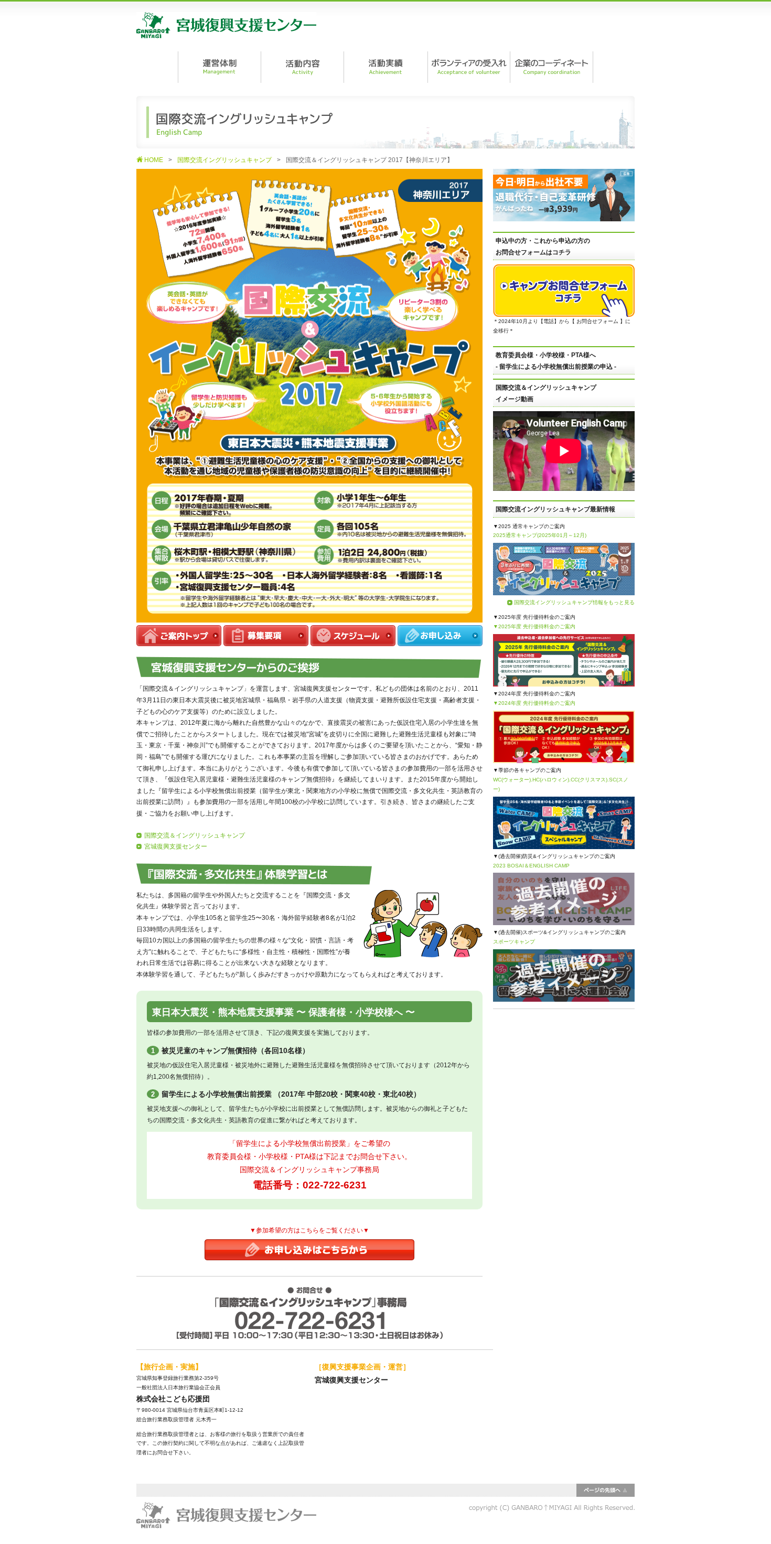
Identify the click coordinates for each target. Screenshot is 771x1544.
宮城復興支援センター (226, 25)
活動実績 (385, 67)
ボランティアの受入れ (468, 67)
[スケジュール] (352, 640)
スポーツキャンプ (514, 942)
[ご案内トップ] (178, 640)
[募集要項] (265, 640)
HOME (153, 160)
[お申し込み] (440, 640)
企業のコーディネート (551, 67)
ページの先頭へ (605, 1490)
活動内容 (302, 67)
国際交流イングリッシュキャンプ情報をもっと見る (574, 602)
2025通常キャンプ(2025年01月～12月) (539, 535)
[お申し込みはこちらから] (309, 1254)
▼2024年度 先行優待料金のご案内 (534, 703)
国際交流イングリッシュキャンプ (224, 160)
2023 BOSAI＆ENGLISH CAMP (531, 866)
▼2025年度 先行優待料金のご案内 (534, 626)
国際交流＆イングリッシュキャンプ (194, 835)
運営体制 (219, 67)
